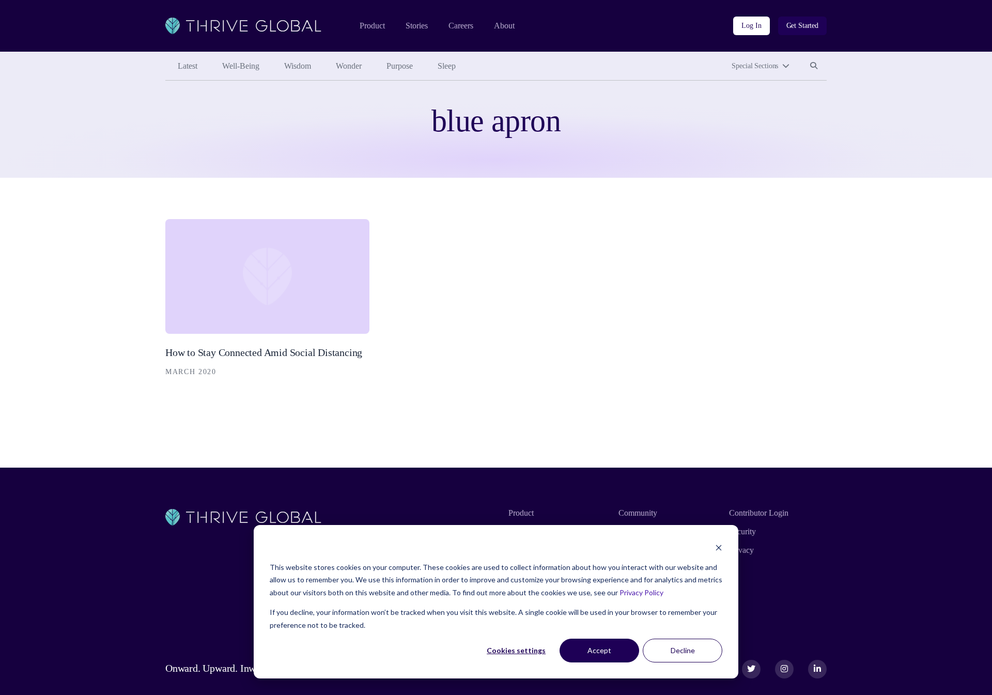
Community (637, 512)
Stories (417, 25)
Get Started (802, 25)
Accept (599, 650)
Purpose (399, 65)
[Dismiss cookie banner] (718, 547)
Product (372, 25)
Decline (683, 650)
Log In (751, 25)
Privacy (741, 550)
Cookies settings (516, 650)
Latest (187, 65)
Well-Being (240, 65)
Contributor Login (758, 512)
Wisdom (297, 65)
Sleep (447, 65)
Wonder (349, 65)
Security (742, 531)
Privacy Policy (641, 592)
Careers (460, 25)
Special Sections (755, 66)
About (504, 25)
